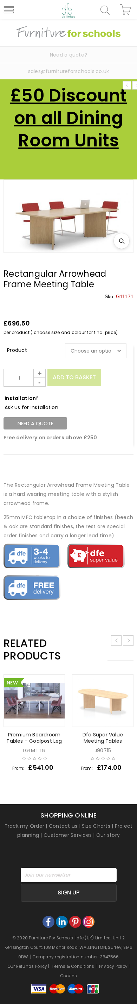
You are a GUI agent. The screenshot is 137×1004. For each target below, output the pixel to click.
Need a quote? (68, 54)
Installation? (22, 398)
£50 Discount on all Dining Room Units (68, 118)
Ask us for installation (31, 407)
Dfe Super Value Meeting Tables (103, 737)
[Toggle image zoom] (121, 241)
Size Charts (96, 825)
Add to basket (74, 377)
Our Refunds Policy (27, 966)
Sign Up (68, 892)
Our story (108, 835)
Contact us (63, 825)
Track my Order (25, 825)
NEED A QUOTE (35, 423)
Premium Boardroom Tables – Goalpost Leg (34, 737)
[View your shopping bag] (126, 9)
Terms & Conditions (73, 966)
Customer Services (68, 835)
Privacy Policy (113, 966)
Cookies (68, 976)
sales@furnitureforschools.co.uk (68, 71)
